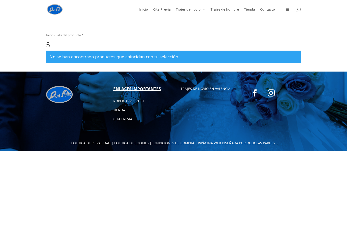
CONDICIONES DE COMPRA (173, 143)
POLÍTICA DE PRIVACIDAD (90, 143)
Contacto (267, 10)
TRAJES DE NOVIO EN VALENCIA (205, 88)
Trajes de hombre (225, 10)
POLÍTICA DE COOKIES (131, 143)
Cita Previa (162, 10)
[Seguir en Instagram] (271, 93)
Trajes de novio (188, 10)
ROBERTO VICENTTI (128, 101)
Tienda (249, 10)
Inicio (143, 10)
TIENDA (119, 110)
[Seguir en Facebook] (255, 93)
